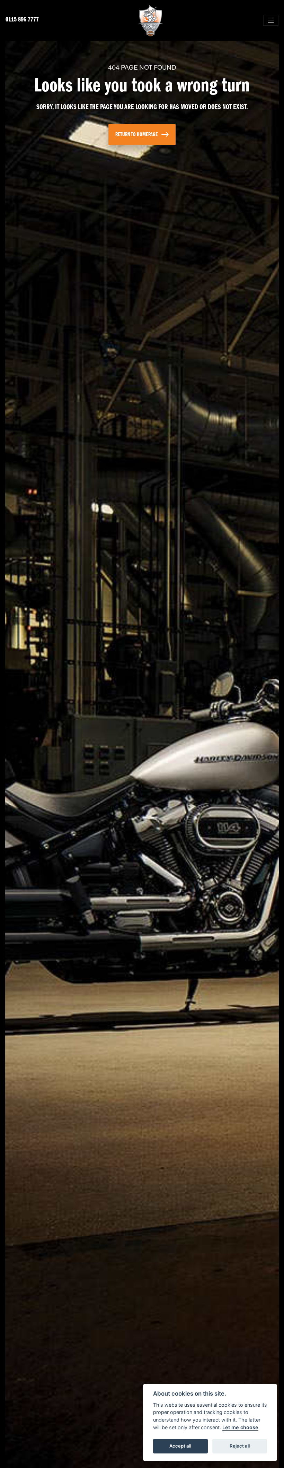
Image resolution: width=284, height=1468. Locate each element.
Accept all (180, 1446)
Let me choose (240, 1427)
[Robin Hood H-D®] (150, 20)
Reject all (240, 1446)
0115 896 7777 (22, 20)
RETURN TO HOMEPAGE (136, 135)
